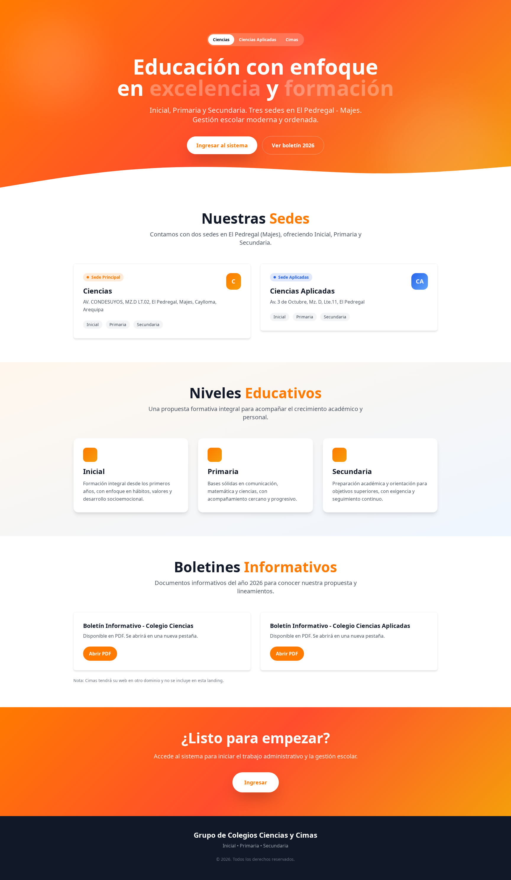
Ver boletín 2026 (293, 145)
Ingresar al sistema (222, 145)
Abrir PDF (100, 653)
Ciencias (221, 39)
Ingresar (255, 782)
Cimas (292, 39)
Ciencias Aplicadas (257, 39)
